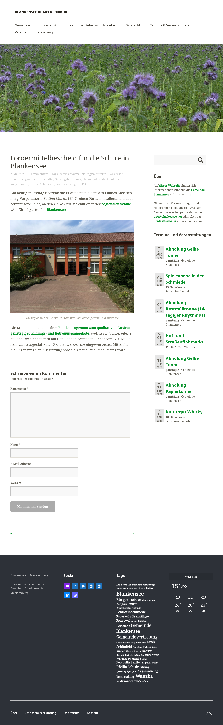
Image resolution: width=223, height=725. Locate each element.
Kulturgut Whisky (184, 412)
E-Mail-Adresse (21, 464)
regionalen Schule (116, 204)
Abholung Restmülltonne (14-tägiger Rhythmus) (186, 309)
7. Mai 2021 (17, 174)
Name (15, 445)
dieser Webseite (169, 185)
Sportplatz (132, 671)
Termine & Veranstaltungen (170, 25)
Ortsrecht (132, 25)
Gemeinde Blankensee (134, 628)
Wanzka (144, 676)
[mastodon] (75, 595)
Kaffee (154, 647)
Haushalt (137, 647)
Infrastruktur (49, 25)
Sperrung (121, 671)
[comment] (83, 586)
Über (13, 713)
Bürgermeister (128, 599)
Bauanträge (132, 588)
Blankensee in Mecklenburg (41, 11)
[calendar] (91, 586)
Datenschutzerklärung (40, 713)
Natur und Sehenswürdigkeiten (92, 25)
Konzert (147, 651)
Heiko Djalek (91, 179)
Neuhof (143, 658)
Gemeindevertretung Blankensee (131, 642)
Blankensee (115, 174)
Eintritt (132, 604)
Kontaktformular (165, 221)
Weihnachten (142, 681)
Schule (34, 184)
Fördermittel (44, 179)
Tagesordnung (148, 671)
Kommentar (19, 389)
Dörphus (121, 604)
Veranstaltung (125, 677)
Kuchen (120, 654)
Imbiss (147, 647)
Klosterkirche (133, 651)
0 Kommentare (38, 174)
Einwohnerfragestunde (128, 607)
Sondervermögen (67, 184)
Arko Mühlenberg (146, 584)
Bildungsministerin (93, 174)
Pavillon (136, 662)
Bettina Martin (69, 174)
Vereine (20, 32)
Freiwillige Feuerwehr (132, 618)
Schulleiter (47, 184)
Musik (135, 658)
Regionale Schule (150, 662)
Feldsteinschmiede (131, 612)
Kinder (120, 651)
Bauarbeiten (146, 588)
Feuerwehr (124, 616)
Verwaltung (44, 32)
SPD (83, 184)
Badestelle (121, 588)
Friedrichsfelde (140, 621)
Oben (209, 713)
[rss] (75, 586)
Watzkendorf (125, 681)
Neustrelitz (123, 662)
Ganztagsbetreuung (68, 179)
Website (15, 483)
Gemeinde (22, 25)
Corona (151, 600)
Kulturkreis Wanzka (134, 655)
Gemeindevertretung (136, 637)
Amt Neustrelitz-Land (126, 584)
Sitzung (144, 667)
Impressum (72, 713)
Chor (144, 600)
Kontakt (92, 713)
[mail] (67, 586)
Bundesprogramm (22, 179)
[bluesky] (67, 595)
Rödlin (121, 666)
